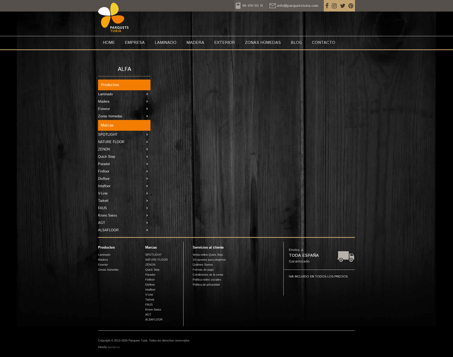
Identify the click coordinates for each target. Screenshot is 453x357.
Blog (296, 43)
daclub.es (114, 347)
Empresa (135, 43)
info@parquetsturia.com (297, 5)
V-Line (102, 193)
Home (109, 43)
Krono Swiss (107, 215)
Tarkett (103, 201)
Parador (104, 164)
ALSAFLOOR (108, 230)
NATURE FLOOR (111, 142)
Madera (195, 43)
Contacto (323, 43)
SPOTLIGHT (107, 134)
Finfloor (103, 171)
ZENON (104, 149)
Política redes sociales (207, 279)
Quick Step (106, 157)
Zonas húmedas (263, 43)
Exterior (224, 43)
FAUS (102, 208)
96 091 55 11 (252, 5)
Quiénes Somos (203, 264)
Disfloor (104, 179)
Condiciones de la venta (208, 274)
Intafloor (104, 186)
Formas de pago (203, 269)
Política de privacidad (206, 284)
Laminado (165, 43)
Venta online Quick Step (208, 254)
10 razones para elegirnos (209, 259)
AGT (101, 223)
